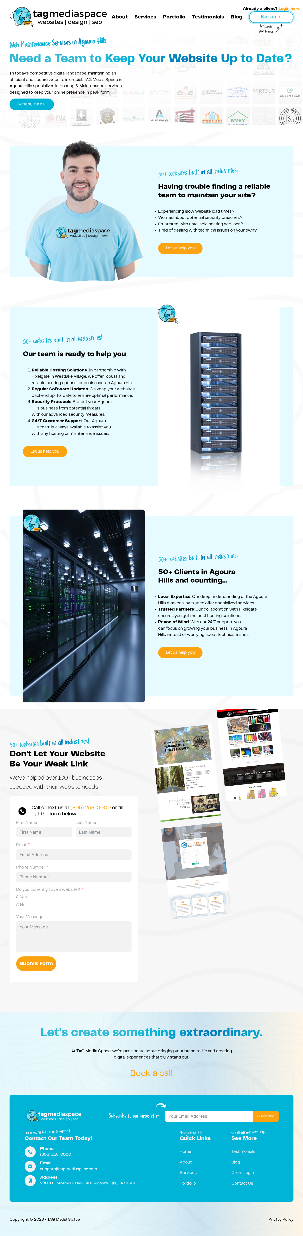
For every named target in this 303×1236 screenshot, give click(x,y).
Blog (236, 17)
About (120, 17)
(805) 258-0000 (91, 807)
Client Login (242, 1173)
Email (21, 845)
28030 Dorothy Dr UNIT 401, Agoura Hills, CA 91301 (87, 1183)
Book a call (271, 17)
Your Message (29, 917)
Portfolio (174, 17)
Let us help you (180, 248)
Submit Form (36, 963)
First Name (26, 823)
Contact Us (242, 1184)
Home (185, 1152)
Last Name (86, 823)
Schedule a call (31, 104)
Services (145, 17)
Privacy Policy (280, 1220)
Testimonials (208, 17)
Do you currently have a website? (48, 890)
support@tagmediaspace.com (68, 1169)
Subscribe (265, 1116)
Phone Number (30, 867)
